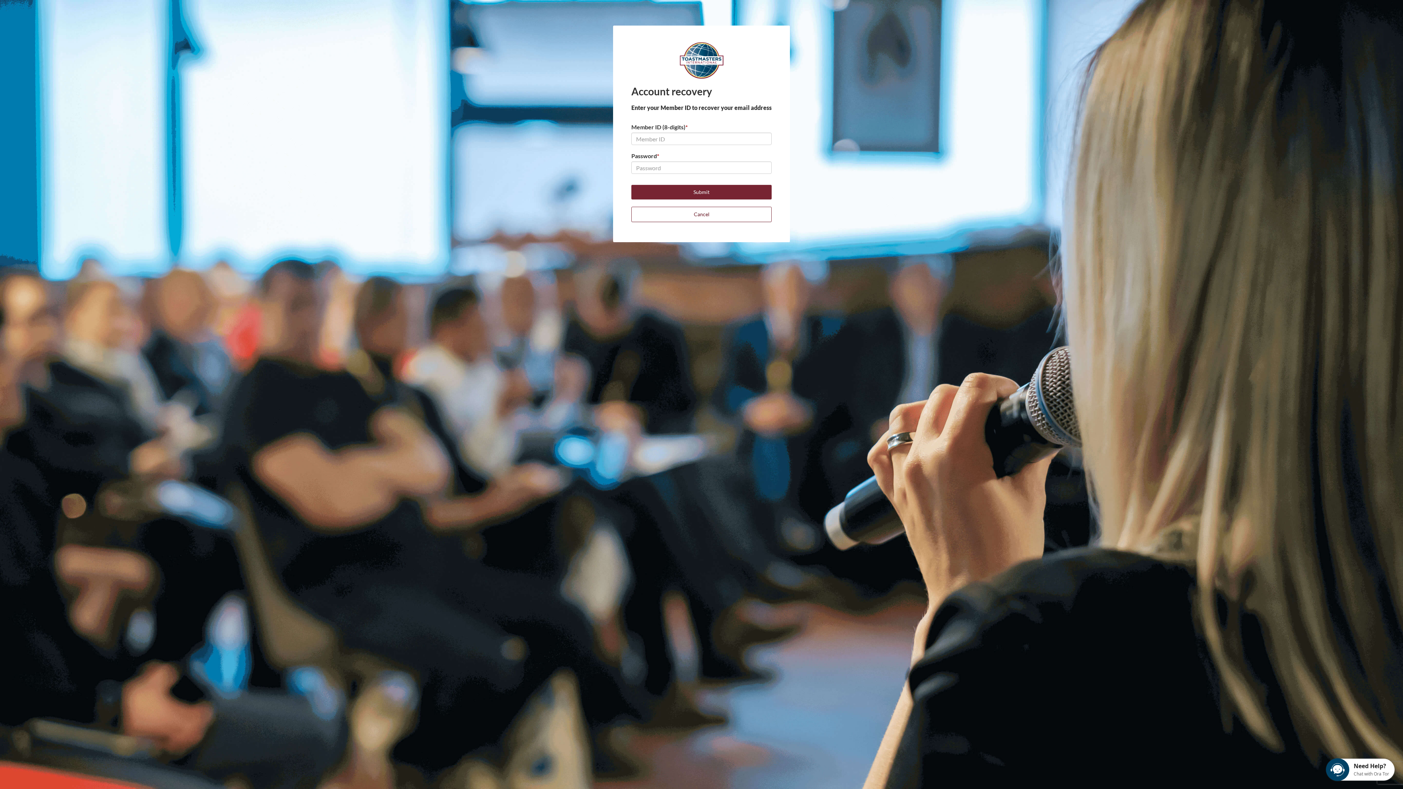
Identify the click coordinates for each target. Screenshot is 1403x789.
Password (645, 155)
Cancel (702, 214)
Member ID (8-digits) (659, 126)
